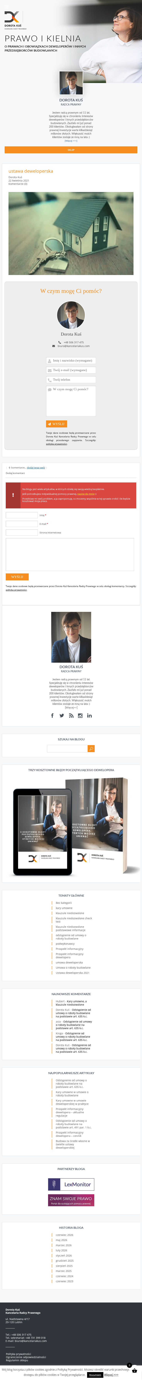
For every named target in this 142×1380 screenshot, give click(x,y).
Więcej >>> (111, 1375)
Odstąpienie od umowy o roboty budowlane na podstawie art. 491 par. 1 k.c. (74, 1124)
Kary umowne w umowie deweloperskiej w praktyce (72, 1102)
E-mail (44, 524)
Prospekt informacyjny (69, 949)
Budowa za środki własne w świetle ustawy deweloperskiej (73, 1144)
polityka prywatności (56, 443)
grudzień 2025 (65, 1260)
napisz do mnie (85, 494)
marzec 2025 (64, 1271)
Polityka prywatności (18, 1354)
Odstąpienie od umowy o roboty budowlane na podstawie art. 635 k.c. (73, 1013)
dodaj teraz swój (36, 467)
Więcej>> (71, 707)
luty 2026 (61, 1250)
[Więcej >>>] (71, 141)
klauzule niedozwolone (70, 913)
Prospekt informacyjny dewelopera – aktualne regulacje (70, 1112)
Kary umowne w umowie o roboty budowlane (72, 1093)
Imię (43, 515)
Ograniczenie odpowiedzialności (26, 1357)
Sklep (71, 149)
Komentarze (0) (18, 184)
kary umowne (64, 908)
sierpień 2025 (64, 1266)
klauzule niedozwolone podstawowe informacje (70, 928)
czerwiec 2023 (64, 1281)
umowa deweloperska (69, 962)
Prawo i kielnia (43, 39)
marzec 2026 (64, 1245)
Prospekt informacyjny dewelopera (69, 955)
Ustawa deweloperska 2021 (72, 972)
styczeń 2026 (64, 1255)
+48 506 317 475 (74, 342)
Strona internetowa (50, 532)
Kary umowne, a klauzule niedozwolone (71, 1003)
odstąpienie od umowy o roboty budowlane (71, 936)
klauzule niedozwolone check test (74, 920)
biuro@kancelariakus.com (74, 346)
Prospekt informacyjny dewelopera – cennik (69, 1134)
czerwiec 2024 (64, 1276)
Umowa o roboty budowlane (73, 967)
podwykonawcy (65, 943)
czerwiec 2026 (64, 1235)
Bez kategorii (64, 903)
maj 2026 (61, 1240)
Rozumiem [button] (95, 1375)
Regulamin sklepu (17, 1360)
